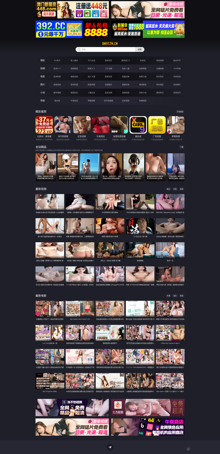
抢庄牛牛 (177, 60)
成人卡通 (91, 76)
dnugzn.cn (110, 43)
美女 (168, 189)
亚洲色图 (74, 84)
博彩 (42, 60)
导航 (42, 100)
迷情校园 (125, 92)
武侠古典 (108, 92)
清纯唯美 (142, 84)
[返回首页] (188, 449)
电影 (42, 76)
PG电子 (57, 60)
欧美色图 (91, 84)
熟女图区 (160, 84)
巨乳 (175, 189)
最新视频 (41, 189)
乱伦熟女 (160, 76)
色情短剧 (142, 100)
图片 (42, 84)
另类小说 (142, 92)
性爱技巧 (177, 92)
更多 (181, 189)
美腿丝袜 (125, 84)
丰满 (168, 296)
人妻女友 (91, 92)
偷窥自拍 (57, 84)
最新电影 (41, 295)
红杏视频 (125, 100)
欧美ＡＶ (91, 68)
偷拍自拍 (74, 76)
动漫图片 (108, 84)
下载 (181, 147)
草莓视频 (91, 100)
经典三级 (142, 76)
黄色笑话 (160, 92)
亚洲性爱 (57, 76)
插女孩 (57, 100)
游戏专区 (108, 60)
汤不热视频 (108, 100)
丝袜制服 (142, 68)
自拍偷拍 (74, 68)
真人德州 (74, 60)
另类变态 (177, 76)
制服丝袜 (125, 76)
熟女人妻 (125, 68)
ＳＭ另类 (177, 68)
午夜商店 (74, 100)
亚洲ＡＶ (57, 68)
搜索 (140, 49)
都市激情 (57, 92)
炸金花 (143, 60)
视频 (42, 68)
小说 (42, 92)
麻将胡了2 (125, 60)
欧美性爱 (108, 76)
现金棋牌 (160, 60)
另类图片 (177, 84)
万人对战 (91, 60)
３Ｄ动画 (108, 68)
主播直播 (160, 68)
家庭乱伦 (74, 92)
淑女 (175, 296)
